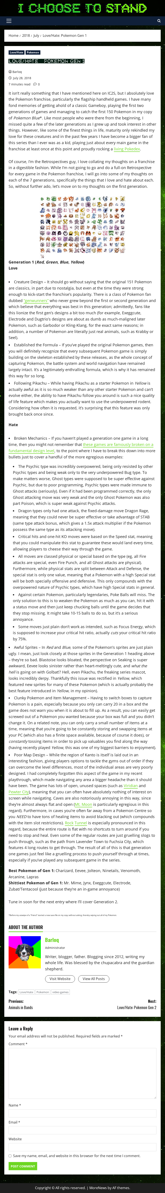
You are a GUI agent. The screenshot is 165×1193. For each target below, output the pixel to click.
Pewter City (19, 791)
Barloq (17, 72)
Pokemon (33, 52)
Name (15, 1105)
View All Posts (94, 978)
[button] (9, 20)
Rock (69, 822)
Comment (18, 1044)
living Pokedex (127, 148)
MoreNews (98, 1187)
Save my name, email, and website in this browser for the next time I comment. (77, 1155)
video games (60, 992)
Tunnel (81, 822)
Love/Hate (16, 52)
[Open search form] (159, 21)
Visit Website (60, 978)
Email (14, 1122)
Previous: (21, 1004)
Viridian (131, 785)
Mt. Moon (83, 804)
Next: (136, 1004)
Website (15, 1139)
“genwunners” (36, 300)
